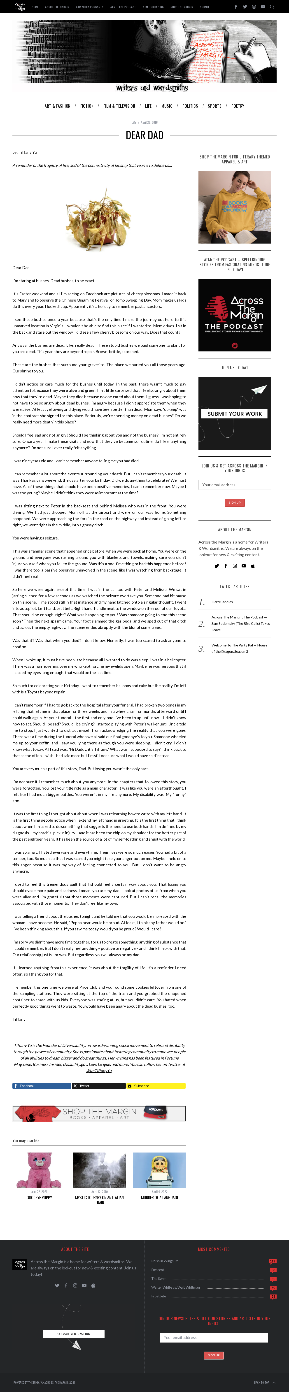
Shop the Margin (181, 7)
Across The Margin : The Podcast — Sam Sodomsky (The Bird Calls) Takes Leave (241, 623)
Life (134, 122)
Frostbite (158, 1296)
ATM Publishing (153, 7)
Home (35, 7)
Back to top (261, 1382)
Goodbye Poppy (39, 1197)
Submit (205, 7)
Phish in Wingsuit (164, 1261)
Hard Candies (222, 602)
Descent (157, 1269)
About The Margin (57, 7)
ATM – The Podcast (123, 7)
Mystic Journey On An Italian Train (99, 1200)
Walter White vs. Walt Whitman (175, 1287)
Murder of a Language (160, 1197)
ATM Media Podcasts (90, 7)
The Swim (158, 1278)
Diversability (73, 1045)
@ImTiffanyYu (99, 1070)
